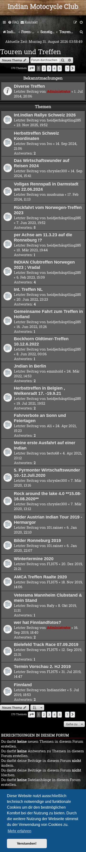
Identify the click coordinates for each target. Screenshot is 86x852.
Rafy (50, 605)
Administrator (58, 91)
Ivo (49, 143)
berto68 (53, 453)
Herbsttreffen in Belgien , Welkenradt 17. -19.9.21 (39, 391)
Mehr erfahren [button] (19, 831)
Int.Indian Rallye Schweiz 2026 (45, 114)
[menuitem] (13, 22)
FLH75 (52, 563)
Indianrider (56, 689)
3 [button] (49, 68)
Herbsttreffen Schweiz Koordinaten (36, 136)
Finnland (23, 684)
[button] (31, 68)
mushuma (55, 194)
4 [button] (54, 68)
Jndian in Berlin (30, 365)
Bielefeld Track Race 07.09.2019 (46, 644)
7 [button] (67, 68)
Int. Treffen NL (28, 289)
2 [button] (44, 68)
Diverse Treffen (29, 86)
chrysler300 (57, 170)
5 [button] (59, 68)
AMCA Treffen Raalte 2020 (40, 576)
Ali (49, 425)
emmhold (55, 371)
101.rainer (55, 527)
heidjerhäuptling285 (64, 120)
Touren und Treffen (30, 51)
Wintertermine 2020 (34, 558)
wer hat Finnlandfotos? (37, 622)
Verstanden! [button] (27, 843)
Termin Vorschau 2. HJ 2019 (42, 666)
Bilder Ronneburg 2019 (37, 540)
